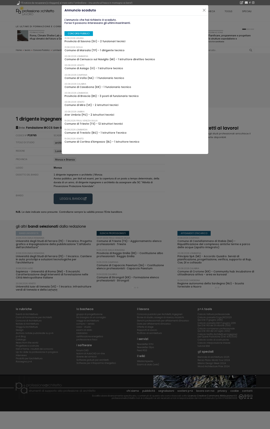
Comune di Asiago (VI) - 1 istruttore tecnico (93, 68)
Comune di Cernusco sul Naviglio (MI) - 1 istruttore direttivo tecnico (109, 59)
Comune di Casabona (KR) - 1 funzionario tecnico (97, 87)
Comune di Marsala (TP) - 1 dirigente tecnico (94, 50)
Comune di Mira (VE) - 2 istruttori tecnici (91, 105)
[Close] (204, 10)
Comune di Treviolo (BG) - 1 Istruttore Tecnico (95, 133)
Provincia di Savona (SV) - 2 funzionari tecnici (94, 41)
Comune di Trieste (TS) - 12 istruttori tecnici (93, 124)
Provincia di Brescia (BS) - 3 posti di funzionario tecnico (101, 96)
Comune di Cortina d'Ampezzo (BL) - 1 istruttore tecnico (101, 142)
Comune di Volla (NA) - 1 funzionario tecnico (94, 78)
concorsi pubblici (79, 33)
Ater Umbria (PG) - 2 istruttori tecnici (89, 115)
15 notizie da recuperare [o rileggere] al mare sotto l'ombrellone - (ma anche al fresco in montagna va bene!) (76, 2)
